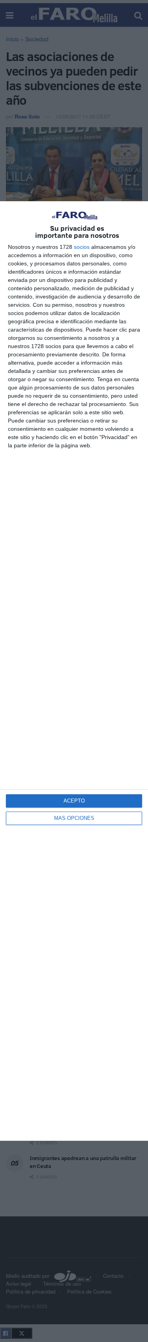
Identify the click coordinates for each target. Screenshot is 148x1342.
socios (82, 247)
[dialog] (74, 671)
